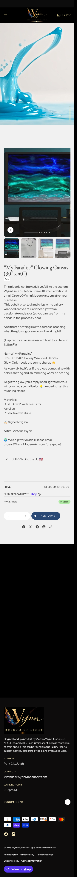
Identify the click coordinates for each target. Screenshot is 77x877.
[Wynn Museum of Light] (37, 15)
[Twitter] (30, 519)
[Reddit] (44, 519)
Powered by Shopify (45, 847)
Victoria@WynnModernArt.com (25, 777)
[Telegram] (37, 519)
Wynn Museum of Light (23, 847)
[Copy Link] (51, 519)
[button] (6, 15)
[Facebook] (24, 519)
